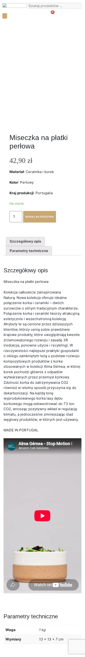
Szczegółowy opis (25, 241)
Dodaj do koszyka (40, 216)
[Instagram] (66, 15)
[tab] (25, 241)
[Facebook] (74, 15)
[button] (4, 16)
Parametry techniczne (29, 250)
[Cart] (50, 15)
